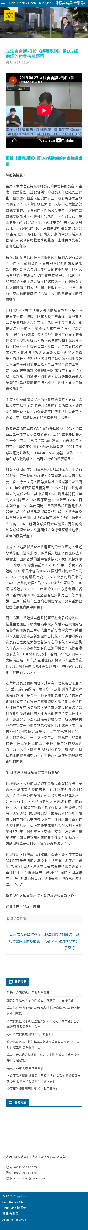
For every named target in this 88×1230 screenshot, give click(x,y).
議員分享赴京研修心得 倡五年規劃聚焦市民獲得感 (40, 1000)
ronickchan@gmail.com (29, 1178)
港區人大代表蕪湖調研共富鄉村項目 (31, 1034)
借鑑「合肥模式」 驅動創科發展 (28, 992)
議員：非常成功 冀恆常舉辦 (25, 1068)
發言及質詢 (18, 918)
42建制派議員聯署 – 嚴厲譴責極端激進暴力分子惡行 (61, 941)
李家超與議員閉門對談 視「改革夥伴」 (33, 1088)
